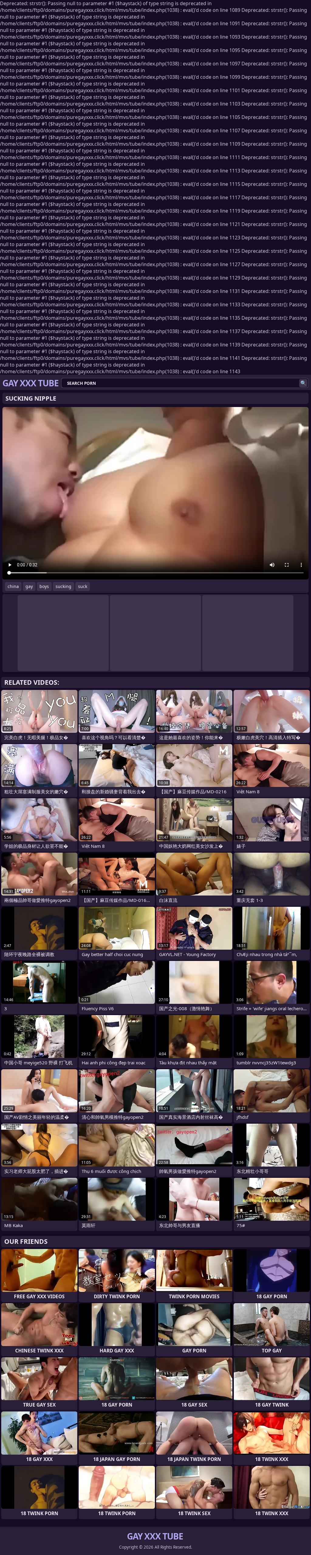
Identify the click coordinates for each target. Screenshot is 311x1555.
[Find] (303, 383)
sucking (63, 586)
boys (44, 586)
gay (29, 586)
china (13, 586)
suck (82, 586)
